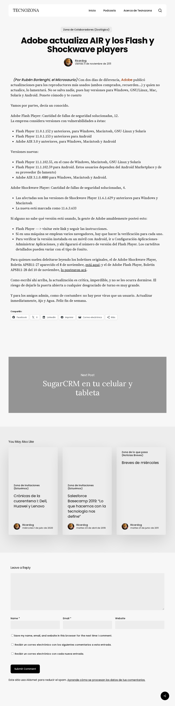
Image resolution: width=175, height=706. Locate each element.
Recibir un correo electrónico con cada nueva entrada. (49, 653)
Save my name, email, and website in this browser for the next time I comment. (63, 635)
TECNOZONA (26, 10)
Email (67, 618)
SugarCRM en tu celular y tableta (87, 385)
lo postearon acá (73, 270)
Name (15, 618)
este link (59, 229)
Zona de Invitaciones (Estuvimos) (27, 487)
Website (120, 618)
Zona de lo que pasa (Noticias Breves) (135, 454)
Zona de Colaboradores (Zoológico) (86, 29)
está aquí (92, 265)
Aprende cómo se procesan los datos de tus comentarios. (106, 680)
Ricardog (80, 60)
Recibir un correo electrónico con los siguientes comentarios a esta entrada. (63, 644)
